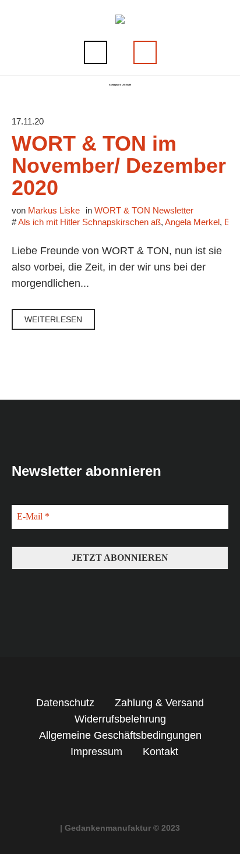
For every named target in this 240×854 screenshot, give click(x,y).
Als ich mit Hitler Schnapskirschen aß (89, 222)
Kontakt (160, 751)
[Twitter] (131, 783)
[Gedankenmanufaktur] (120, 20)
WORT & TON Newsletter (143, 210)
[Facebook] (109, 783)
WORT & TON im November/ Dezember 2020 (119, 165)
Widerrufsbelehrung (120, 719)
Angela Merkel (192, 222)
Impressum (96, 751)
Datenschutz (65, 703)
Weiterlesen (53, 319)
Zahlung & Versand (159, 703)
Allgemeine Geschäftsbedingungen (120, 735)
